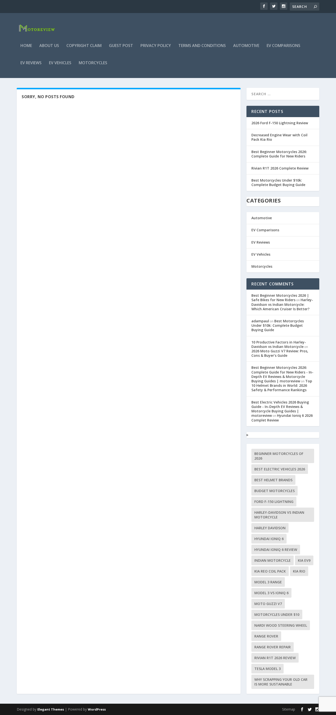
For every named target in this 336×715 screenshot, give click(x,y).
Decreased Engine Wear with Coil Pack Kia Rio (279, 137)
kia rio (299, 571)
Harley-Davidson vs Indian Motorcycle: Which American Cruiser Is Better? (282, 304)
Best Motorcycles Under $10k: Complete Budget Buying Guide (278, 182)
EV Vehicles (60, 63)
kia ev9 (304, 560)
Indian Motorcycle (272, 560)
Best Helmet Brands (273, 480)
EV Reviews (31, 63)
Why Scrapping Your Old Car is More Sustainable (280, 681)
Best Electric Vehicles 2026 (279, 469)
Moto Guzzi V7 (268, 603)
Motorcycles (93, 63)
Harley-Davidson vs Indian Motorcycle (279, 514)
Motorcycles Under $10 (276, 614)
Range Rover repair (272, 647)
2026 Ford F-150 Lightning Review (279, 123)
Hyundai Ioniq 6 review (275, 549)
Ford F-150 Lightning (273, 501)
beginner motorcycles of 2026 (278, 456)
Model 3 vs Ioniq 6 (271, 593)
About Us (49, 46)
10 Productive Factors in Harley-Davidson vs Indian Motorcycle (278, 344)
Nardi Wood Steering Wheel (280, 625)
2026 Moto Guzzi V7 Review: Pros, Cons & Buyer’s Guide (279, 353)
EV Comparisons (283, 46)
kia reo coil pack (270, 571)
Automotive (246, 46)
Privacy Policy (155, 46)
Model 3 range (268, 582)
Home (26, 46)
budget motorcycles (274, 490)
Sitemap (288, 709)
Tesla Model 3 (267, 668)
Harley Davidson (270, 528)
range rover (266, 636)
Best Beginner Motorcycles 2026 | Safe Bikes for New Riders (280, 297)
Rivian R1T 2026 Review (275, 657)
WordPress (97, 709)
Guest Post (121, 46)
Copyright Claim (84, 46)
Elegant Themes (50, 709)
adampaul (260, 321)
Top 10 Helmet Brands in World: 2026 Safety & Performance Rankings (281, 385)
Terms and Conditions (202, 46)
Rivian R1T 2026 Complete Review (279, 168)
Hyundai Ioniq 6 (269, 538)
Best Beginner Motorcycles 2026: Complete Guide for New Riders (279, 153)
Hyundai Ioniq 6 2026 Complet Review (282, 417)
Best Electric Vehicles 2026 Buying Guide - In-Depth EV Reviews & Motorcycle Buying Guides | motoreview (280, 409)
